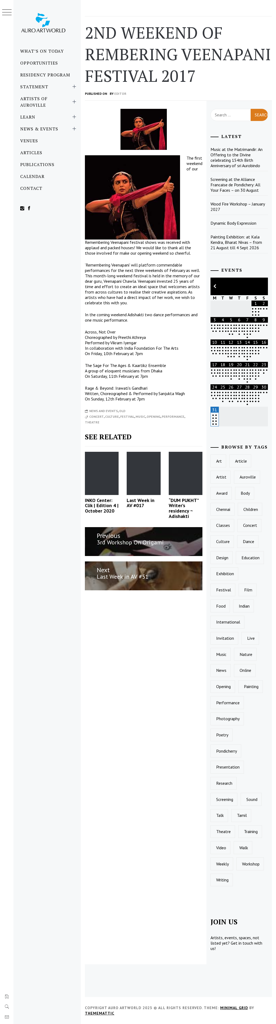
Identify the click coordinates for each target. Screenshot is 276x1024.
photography (228, 718)
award (221, 493)
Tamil (242, 815)
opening (153, 417)
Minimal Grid (234, 1007)
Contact (31, 188)
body (245, 493)
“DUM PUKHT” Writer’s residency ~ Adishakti (183, 508)
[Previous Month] (215, 286)
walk (243, 847)
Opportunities (39, 63)
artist (221, 477)
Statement (34, 87)
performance (173, 417)
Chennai (223, 509)
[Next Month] (264, 286)
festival (127, 417)
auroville (248, 477)
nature (246, 654)
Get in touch (242, 943)
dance (248, 541)
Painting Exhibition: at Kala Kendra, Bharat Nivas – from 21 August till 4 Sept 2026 (236, 242)
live (251, 638)
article (241, 461)
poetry (222, 734)
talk (220, 815)
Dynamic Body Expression (233, 223)
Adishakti (135, 314)
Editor (120, 94)
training (251, 831)
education (251, 557)
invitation (225, 638)
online (245, 670)
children (250, 509)
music (140, 417)
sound (251, 799)
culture (112, 417)
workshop (251, 864)
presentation (228, 767)
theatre (92, 422)
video (221, 847)
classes (223, 525)
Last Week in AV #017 (140, 503)
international (228, 622)
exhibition (225, 573)
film (248, 589)
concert (96, 417)
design (222, 557)
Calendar (32, 176)
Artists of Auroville (33, 102)
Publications (37, 164)
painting (251, 686)
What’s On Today (42, 51)
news (221, 670)
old (122, 411)
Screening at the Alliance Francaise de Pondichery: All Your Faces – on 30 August (235, 185)
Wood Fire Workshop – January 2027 (238, 206)
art (219, 461)
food (221, 606)
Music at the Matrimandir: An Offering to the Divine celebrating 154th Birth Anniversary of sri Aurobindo (237, 157)
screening (224, 799)
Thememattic (99, 1013)
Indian (244, 606)
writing (222, 879)
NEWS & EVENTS (39, 129)
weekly (222, 864)
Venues (29, 141)
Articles (31, 153)
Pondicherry (226, 751)
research (224, 783)
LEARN (27, 117)
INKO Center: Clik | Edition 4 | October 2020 (102, 505)
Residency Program (45, 75)
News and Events (103, 411)
